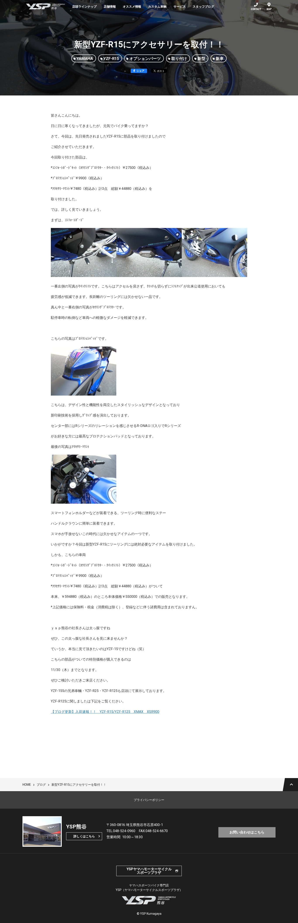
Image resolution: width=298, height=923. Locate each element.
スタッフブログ (203, 6)
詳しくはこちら (84, 836)
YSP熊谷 (45, 6)
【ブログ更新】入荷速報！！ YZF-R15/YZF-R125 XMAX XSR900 (105, 712)
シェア (140, 70)
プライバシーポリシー (149, 800)
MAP (269, 9)
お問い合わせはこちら (246, 832)
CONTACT (256, 9)
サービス (179, 6)
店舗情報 (110, 6)
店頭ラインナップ (84, 6)
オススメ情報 (132, 6)
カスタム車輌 (157, 6)
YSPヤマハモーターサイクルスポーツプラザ (149, 871)
